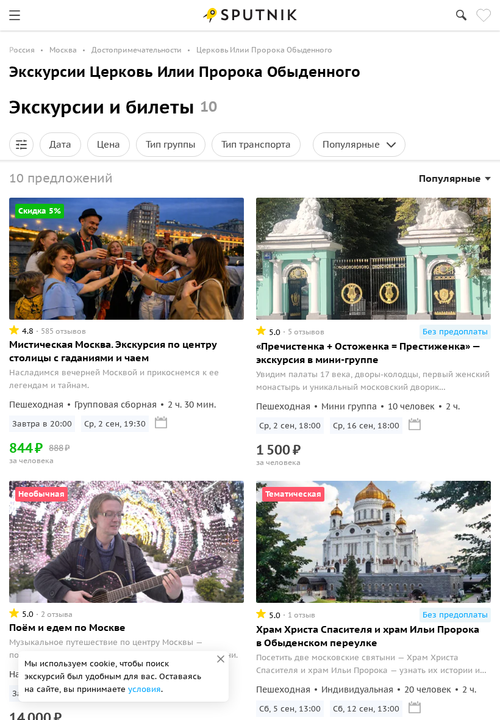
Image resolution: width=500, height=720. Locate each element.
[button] (21, 144)
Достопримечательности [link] (136, 49)
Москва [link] (63, 49)
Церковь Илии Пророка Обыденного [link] (264, 49)
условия (144, 689)
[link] (14, 15)
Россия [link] (22, 49)
